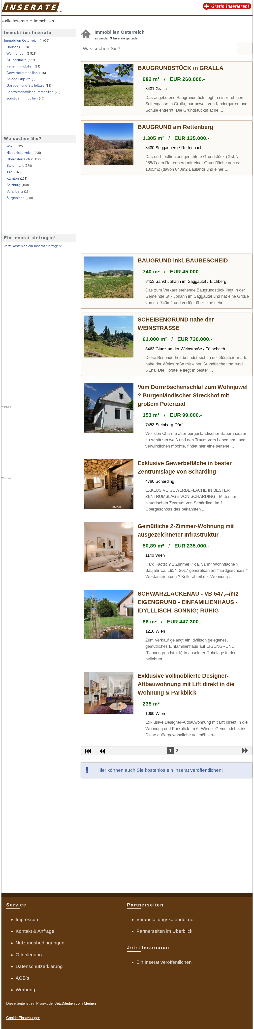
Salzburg (13, 185)
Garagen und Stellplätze (25, 85)
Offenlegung (29, 954)
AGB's (22, 978)
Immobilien (44, 21)
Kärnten (12, 178)
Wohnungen (16, 53)
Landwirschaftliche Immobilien (30, 92)
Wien (10, 146)
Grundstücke (16, 60)
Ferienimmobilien (19, 66)
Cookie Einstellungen (23, 1018)
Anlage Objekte (18, 79)
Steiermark (15, 165)
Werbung (25, 989)
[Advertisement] (167, 215)
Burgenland (15, 198)
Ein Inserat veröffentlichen (164, 962)
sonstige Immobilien (22, 98)
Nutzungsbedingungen (40, 942)
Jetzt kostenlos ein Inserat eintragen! (33, 246)
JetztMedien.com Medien (75, 1003)
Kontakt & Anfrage (35, 931)
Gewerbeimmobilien (22, 73)
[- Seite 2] (245, 751)
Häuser (12, 47)
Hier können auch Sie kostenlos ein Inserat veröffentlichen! (160, 770)
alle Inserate (16, 21)
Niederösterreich (19, 153)
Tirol (9, 172)
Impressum (27, 919)
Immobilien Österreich (21, 40)
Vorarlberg (14, 191)
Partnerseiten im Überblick (164, 931)
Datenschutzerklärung (39, 966)
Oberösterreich (18, 159)
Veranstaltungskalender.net (165, 919)
